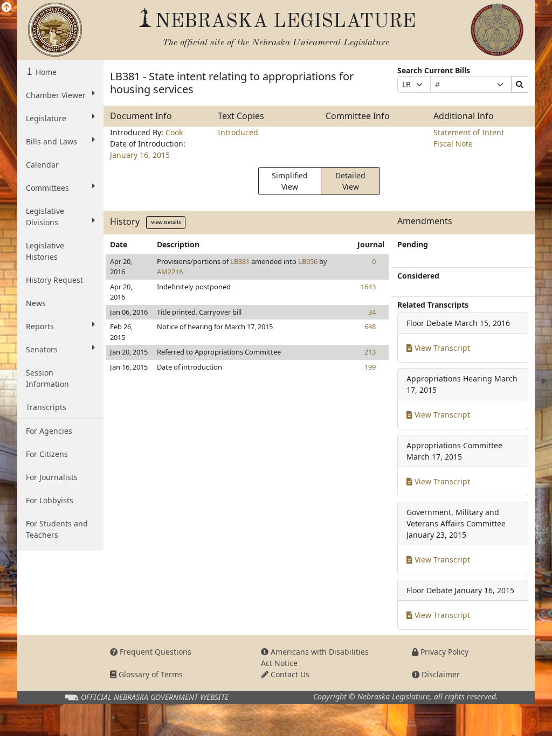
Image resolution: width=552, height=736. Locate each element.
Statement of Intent (468, 132)
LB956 (308, 261)
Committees (47, 188)
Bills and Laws (51, 141)
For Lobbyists (49, 500)
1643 (368, 286)
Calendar (42, 164)
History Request (54, 280)
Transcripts (46, 407)
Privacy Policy (443, 652)
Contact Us (288, 674)
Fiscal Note (453, 143)
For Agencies (49, 431)
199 (370, 367)
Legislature (46, 118)
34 (372, 312)
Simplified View (290, 181)
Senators (42, 349)
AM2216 (170, 271)
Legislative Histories (45, 251)
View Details (166, 222)
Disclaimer (439, 674)
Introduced (238, 132)
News (36, 303)
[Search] (519, 84)
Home (45, 72)
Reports (40, 326)
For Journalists (52, 477)
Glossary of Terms (149, 674)
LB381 (240, 261)
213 (370, 352)
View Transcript (441, 348)
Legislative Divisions (45, 216)
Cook (174, 132)
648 (370, 326)
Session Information (47, 378)
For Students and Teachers (57, 529)
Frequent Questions (154, 652)
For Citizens (47, 454)
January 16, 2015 (140, 155)
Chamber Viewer (56, 95)
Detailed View (350, 181)
